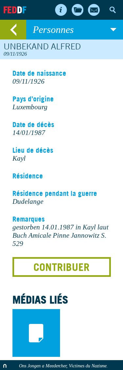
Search (112, 10)
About (61, 10)
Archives (77, 10)
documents (36, 333)
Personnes (53, 29)
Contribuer (61, 267)
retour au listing (13, 30)
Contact (94, 10)
